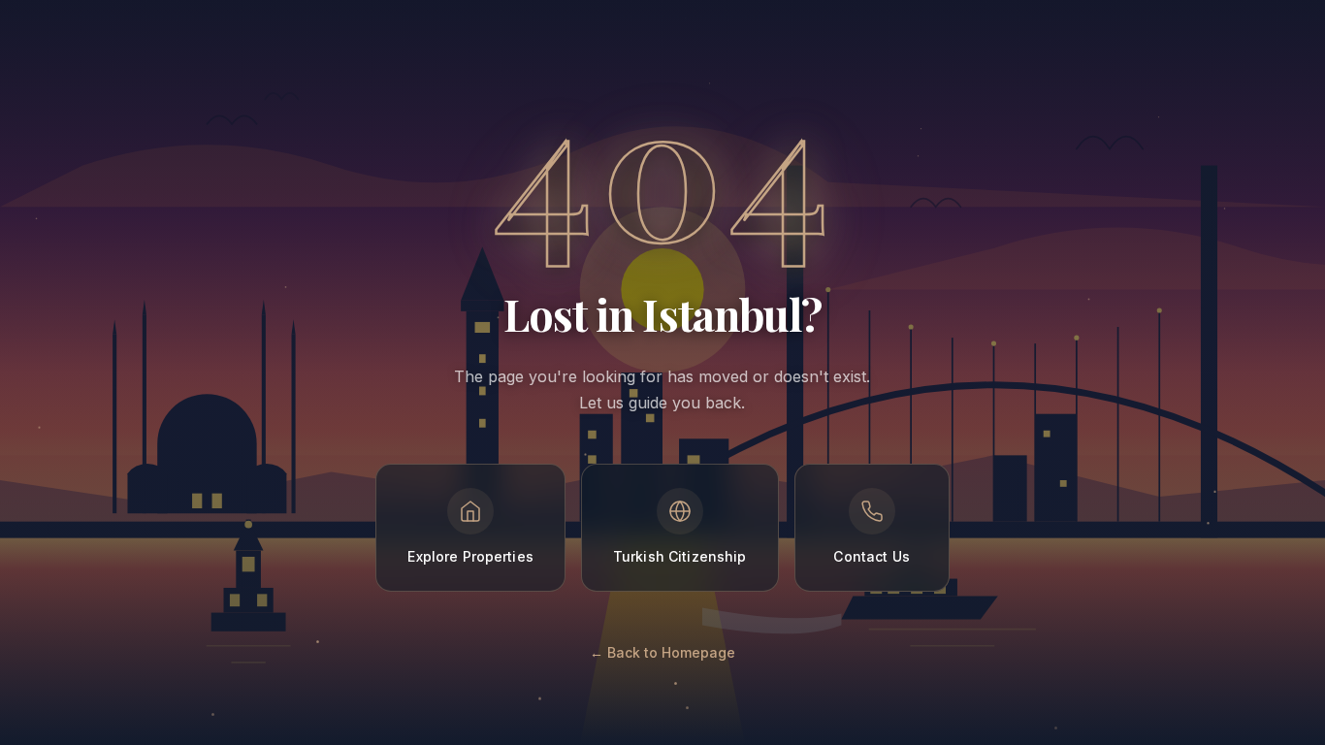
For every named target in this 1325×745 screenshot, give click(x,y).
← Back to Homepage (662, 652)
